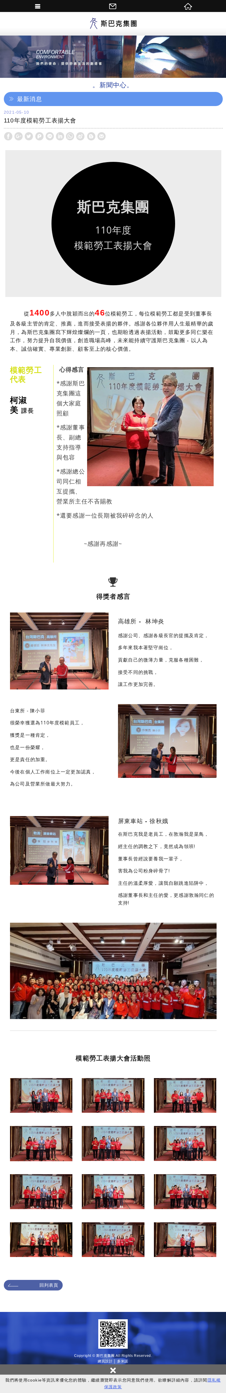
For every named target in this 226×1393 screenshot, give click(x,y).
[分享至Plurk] (39, 136)
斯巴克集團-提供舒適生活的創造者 (113, 23)
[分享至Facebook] (8, 136)
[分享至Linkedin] (60, 136)
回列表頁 (48, 1285)
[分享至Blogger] (91, 136)
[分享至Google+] (18, 136)
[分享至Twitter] (28, 136)
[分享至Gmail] (101, 136)
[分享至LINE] (49, 136)
